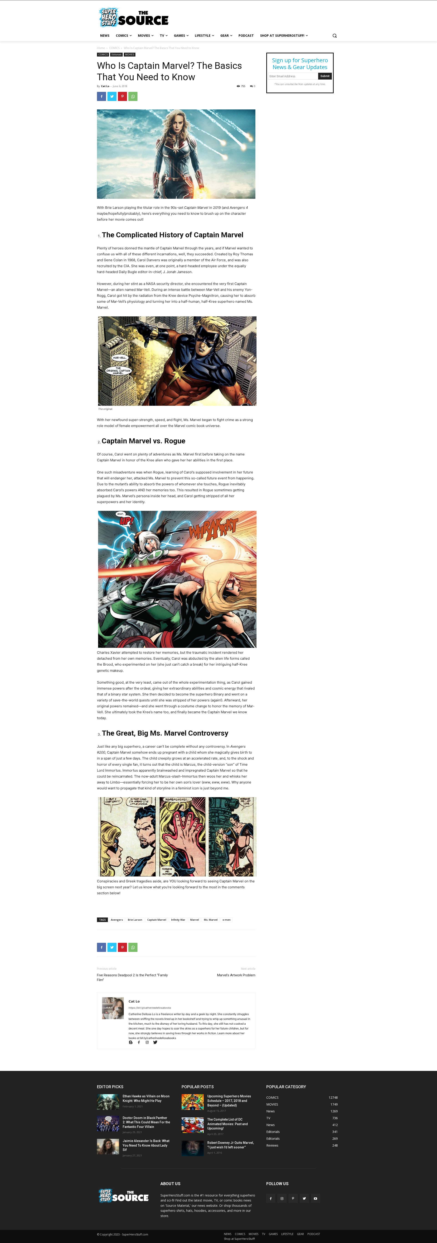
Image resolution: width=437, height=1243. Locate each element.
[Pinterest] (122, 96)
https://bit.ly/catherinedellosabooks (150, 1007)
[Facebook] (101, 96)
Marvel (194, 919)
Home (101, 48)
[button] (334, 35)
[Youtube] (315, 1198)
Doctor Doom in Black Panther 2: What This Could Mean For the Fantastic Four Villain (146, 1122)
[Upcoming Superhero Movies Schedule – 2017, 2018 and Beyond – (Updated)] (193, 1102)
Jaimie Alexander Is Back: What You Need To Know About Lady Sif (146, 1145)
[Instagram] (149, 1042)
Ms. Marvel (211, 919)
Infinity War (178, 919)
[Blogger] (133, 1042)
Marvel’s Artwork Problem (236, 975)
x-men (227, 919)
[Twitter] (112, 96)
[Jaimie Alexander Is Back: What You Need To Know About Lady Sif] (108, 1146)
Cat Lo (105, 86)
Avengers (117, 919)
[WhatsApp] (132, 96)
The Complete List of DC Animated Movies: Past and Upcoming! (227, 1124)
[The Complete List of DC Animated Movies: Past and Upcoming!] (193, 1125)
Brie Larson (135, 919)
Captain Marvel (156, 919)
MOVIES (129, 54)
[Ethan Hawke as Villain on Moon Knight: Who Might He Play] (108, 1102)
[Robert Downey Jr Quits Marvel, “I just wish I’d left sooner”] (193, 1148)
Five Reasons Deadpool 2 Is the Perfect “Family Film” (132, 977)
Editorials (116, 54)
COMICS (114, 48)
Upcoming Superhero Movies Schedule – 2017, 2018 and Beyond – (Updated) (229, 1100)
